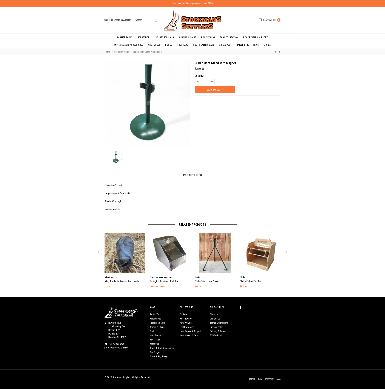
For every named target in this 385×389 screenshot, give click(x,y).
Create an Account (122, 19)
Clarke (197, 277)
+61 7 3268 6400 (116, 343)
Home (107, 51)
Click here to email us (118, 347)
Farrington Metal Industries (161, 277)
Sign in (107, 19)
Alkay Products (111, 277)
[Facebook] (242, 307)
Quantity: (199, 75)
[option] (147, 104)
